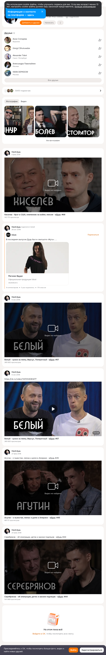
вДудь (13, 235)
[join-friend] (100, 40)
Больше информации (85, 6)
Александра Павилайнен (24, 63)
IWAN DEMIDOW (20, 72)
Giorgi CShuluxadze (21, 48)
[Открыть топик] (53, 379)
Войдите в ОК (39, 633)
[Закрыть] (42, 11)
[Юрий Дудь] (7, 153)
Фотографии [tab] (12, 101)
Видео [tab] (23, 101)
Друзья (8, 33)
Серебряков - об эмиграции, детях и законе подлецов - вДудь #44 (36, 596)
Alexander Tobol (20, 55)
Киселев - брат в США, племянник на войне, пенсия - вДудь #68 (34, 214)
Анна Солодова (20, 39)
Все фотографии (53, 140)
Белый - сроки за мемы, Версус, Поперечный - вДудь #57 (31, 359)
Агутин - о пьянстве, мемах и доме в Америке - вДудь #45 (32, 517)
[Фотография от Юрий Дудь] (19, 120)
